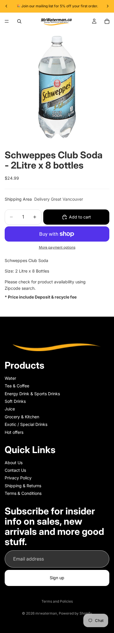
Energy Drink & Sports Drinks (32, 393)
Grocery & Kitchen (22, 416)
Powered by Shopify (75, 613)
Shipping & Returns (23, 485)
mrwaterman (46, 613)
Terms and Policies (57, 601)
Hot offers (14, 432)
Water (10, 378)
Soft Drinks (15, 401)
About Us (14, 462)
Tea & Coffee (17, 386)
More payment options (57, 247)
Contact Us (15, 470)
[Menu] (6, 21)
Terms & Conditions (23, 493)
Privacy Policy (18, 478)
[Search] (19, 21)
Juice (10, 409)
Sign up (57, 577)
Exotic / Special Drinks (26, 424)
